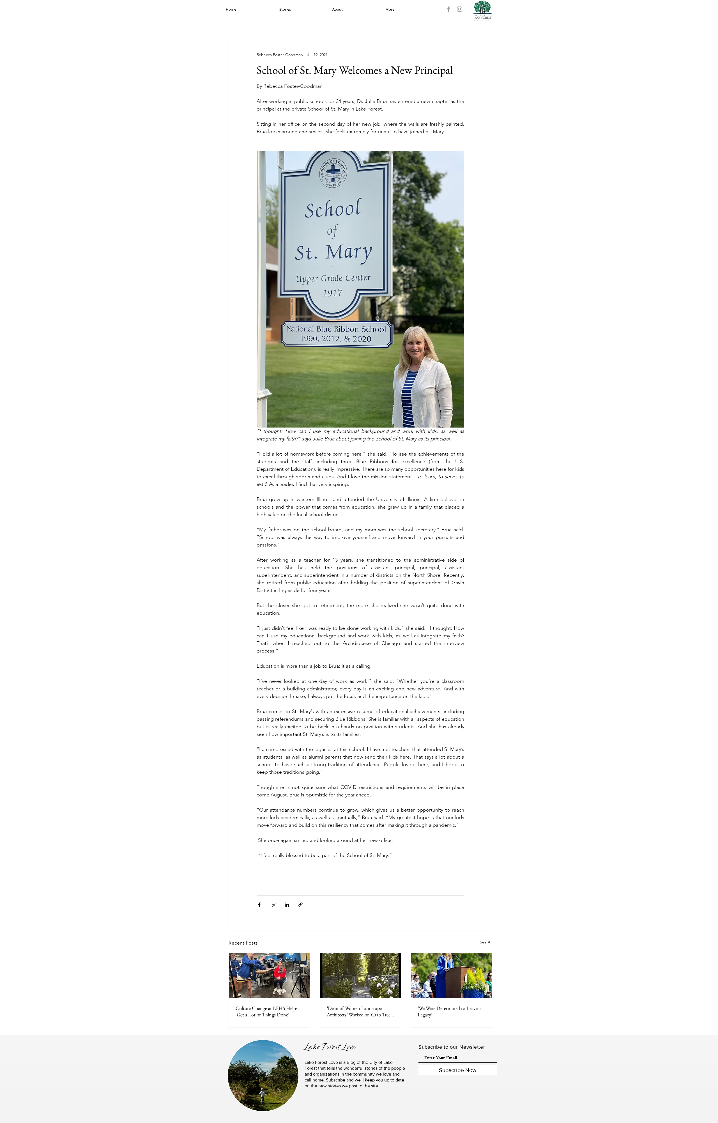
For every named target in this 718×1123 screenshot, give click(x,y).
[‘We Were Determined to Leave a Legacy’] (451, 975)
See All (486, 942)
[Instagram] (459, 9)
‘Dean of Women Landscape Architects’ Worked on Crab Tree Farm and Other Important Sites (358, 1011)
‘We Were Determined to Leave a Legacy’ (449, 1011)
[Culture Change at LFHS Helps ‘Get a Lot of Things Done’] (269, 975)
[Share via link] (300, 904)
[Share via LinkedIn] (286, 904)
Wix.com (301, 1121)
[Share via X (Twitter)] (273, 904)
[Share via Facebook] (259, 904)
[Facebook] (448, 9)
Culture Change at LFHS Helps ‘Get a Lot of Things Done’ (267, 1011)
